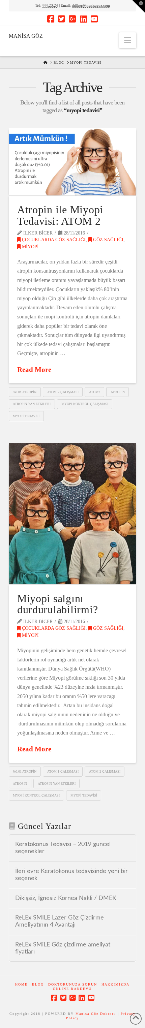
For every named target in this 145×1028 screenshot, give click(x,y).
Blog (38, 984)
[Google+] (72, 19)
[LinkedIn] (83, 19)
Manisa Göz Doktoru (96, 1014)
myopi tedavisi (26, 416)
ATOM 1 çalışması (63, 771)
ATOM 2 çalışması (63, 392)
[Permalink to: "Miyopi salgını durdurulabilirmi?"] (72, 513)
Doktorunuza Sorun (72, 984)
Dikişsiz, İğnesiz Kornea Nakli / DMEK (65, 898)
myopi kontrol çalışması (84, 404)
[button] (127, 40)
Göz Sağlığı (107, 239)
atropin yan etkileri (32, 404)
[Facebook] (50, 19)
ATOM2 (94, 392)
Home (21, 984)
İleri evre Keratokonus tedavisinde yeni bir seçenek (71, 874)
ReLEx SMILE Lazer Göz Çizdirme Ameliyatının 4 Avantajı (59, 921)
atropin (118, 392)
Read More (34, 369)
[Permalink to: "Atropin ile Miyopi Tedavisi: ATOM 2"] (72, 161)
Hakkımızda (115, 984)
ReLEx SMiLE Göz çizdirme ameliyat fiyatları (62, 948)
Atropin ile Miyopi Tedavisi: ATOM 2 (60, 215)
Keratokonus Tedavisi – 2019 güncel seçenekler (63, 847)
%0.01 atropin (24, 392)
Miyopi (30, 246)
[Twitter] (61, 19)
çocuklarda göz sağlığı (53, 239)
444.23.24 (50, 5)
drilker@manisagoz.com (91, 5)
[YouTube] (94, 19)
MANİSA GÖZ (26, 36)
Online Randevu (72, 989)
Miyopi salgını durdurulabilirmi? (57, 604)
